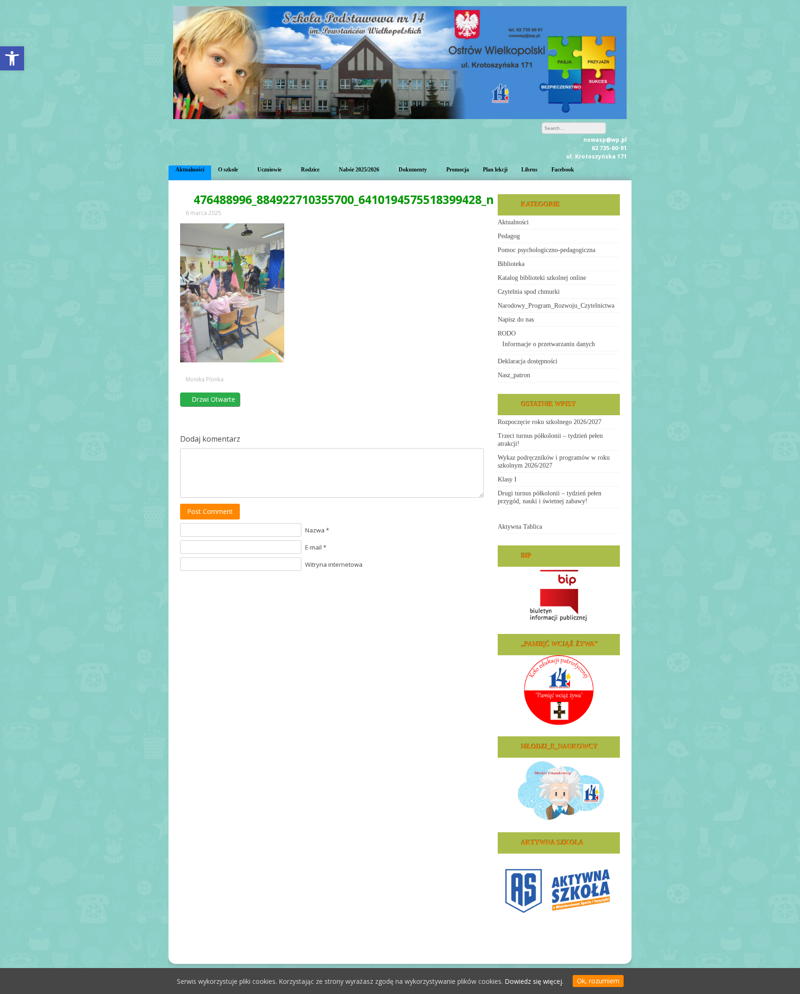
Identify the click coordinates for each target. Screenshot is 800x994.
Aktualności (189, 169)
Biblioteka (511, 263)
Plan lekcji (495, 169)
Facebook (562, 169)
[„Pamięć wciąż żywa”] (559, 690)
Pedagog (509, 236)
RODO (507, 333)
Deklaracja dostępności (527, 361)
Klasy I (507, 479)
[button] (12, 58)
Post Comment (210, 511)
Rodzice (310, 169)
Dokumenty (413, 169)
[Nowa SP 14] (400, 116)
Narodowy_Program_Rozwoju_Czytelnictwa (556, 305)
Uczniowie (269, 169)
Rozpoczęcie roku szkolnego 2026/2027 (549, 421)
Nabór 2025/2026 (359, 169)
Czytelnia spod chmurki (529, 291)
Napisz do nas (516, 319)
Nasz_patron (514, 375)
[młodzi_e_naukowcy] (559, 789)
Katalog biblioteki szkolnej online (542, 277)
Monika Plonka (205, 379)
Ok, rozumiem (598, 980)
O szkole (228, 169)
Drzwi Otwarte (212, 399)
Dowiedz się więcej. (534, 981)
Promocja (457, 169)
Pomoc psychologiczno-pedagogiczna (546, 250)
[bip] (559, 594)
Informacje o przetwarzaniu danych (548, 344)
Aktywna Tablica (520, 526)
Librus (529, 169)
